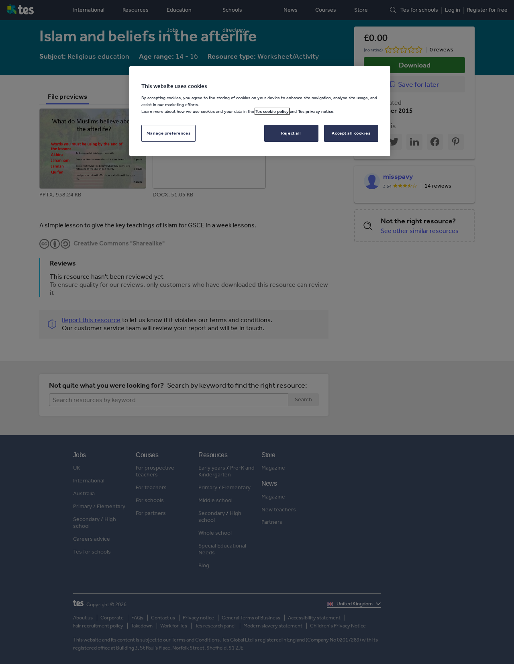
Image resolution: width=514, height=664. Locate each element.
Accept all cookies (351, 133)
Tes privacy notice (315, 111)
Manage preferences (168, 133)
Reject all (291, 133)
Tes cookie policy (272, 111)
